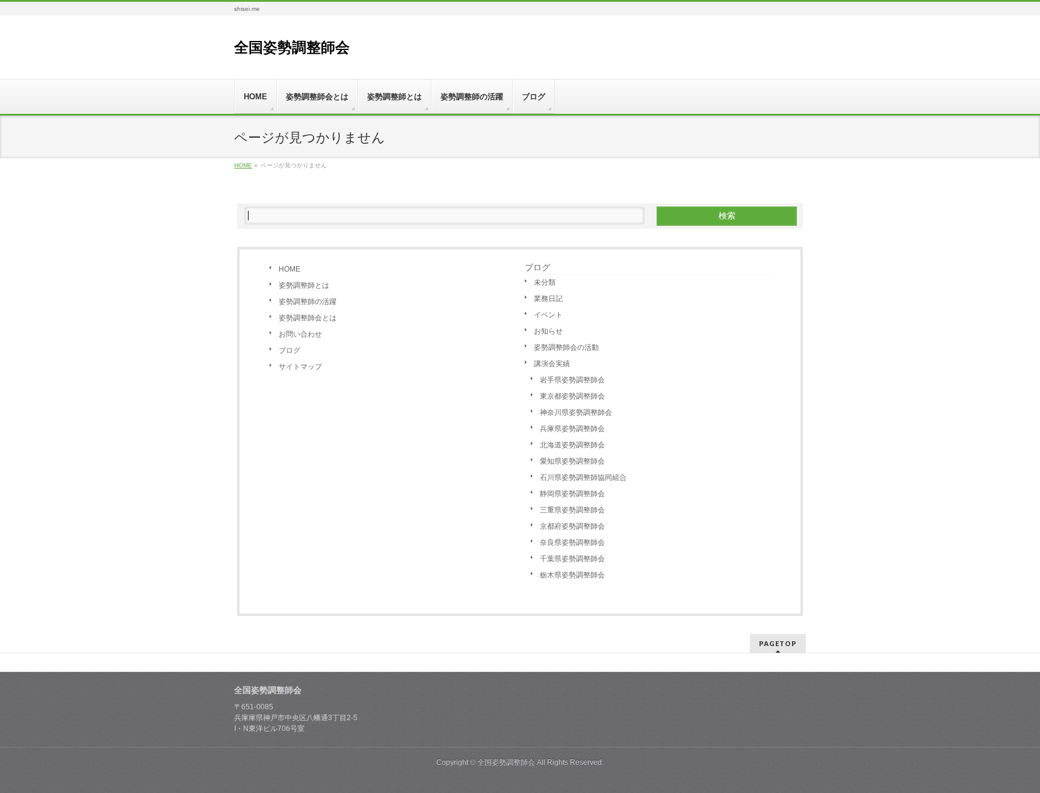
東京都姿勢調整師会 (572, 396)
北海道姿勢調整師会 (572, 445)
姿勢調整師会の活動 (566, 347)
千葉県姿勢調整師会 (572, 559)
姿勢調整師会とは (307, 318)
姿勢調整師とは (304, 285)
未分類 (545, 282)
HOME (289, 269)
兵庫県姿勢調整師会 (572, 428)
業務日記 (548, 298)
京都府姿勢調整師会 (572, 526)
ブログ (289, 350)
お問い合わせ (300, 334)
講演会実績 (552, 363)
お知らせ (548, 331)
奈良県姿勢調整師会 (572, 542)
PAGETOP (778, 643)
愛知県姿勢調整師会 (572, 461)
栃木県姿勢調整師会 (572, 575)
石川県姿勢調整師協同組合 (583, 477)
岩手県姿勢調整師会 (572, 380)
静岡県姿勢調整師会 (572, 494)
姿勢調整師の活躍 (307, 301)
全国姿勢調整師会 (292, 47)
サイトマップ (300, 366)
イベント (548, 315)
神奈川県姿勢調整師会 (576, 412)
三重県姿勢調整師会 (572, 510)
